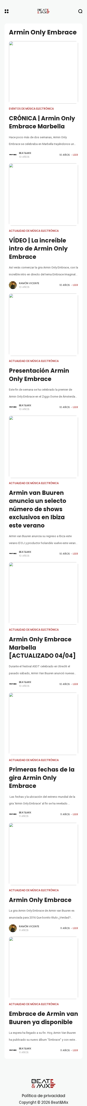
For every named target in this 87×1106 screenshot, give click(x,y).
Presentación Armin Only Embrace (39, 375)
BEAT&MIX (25, 153)
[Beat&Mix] (43, 11)
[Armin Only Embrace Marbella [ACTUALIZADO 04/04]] (43, 593)
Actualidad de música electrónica (34, 231)
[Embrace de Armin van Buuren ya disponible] (43, 968)
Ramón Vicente (29, 283)
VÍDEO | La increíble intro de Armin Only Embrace (38, 248)
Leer (75, 155)
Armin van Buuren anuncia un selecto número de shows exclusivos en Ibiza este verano (37, 509)
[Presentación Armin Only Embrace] (43, 325)
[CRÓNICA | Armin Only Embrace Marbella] (43, 72)
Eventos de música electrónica (31, 109)
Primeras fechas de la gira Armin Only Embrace (42, 778)
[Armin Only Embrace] (43, 854)
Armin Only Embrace (40, 900)
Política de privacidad (43, 1095)
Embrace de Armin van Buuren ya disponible (43, 1018)
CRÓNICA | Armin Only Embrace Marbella (42, 122)
